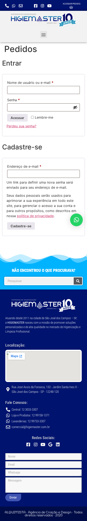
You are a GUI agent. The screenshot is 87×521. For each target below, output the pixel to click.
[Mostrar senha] (75, 107)
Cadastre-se (21, 226)
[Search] (78, 281)
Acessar (17, 118)
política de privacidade (35, 216)
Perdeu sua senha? (21, 126)
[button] (43, 34)
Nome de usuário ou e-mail (39, 82)
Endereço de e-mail (33, 166)
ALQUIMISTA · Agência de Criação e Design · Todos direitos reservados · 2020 (44, 513)
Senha (22, 99)
